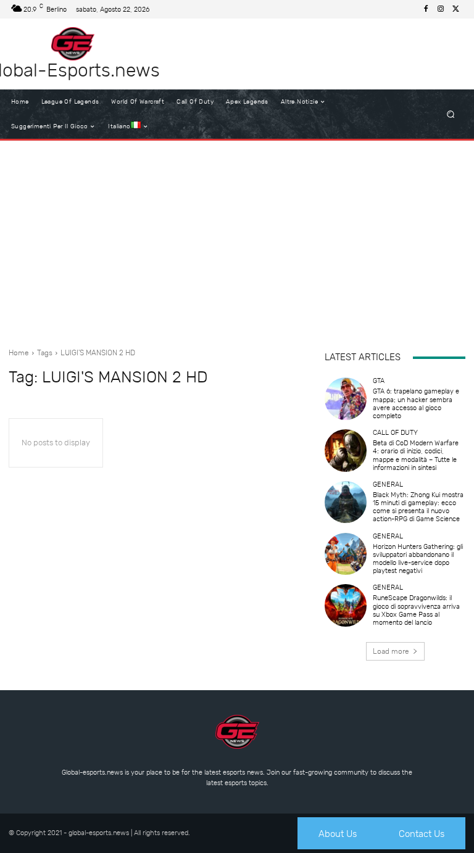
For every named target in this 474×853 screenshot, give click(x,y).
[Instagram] (440, 9)
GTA (379, 380)
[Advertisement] (237, 239)
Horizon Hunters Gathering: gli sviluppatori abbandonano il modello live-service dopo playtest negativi (418, 559)
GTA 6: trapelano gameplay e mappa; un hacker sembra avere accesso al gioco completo (416, 403)
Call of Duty (395, 432)
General (388, 484)
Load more (391, 651)
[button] (451, 114)
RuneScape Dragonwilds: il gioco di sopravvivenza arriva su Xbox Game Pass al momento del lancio (416, 610)
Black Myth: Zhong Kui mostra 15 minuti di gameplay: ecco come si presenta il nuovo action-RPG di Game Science (418, 507)
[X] (455, 9)
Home (19, 352)
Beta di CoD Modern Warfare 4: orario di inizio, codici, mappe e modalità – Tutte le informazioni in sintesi (416, 455)
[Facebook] (425, 9)
